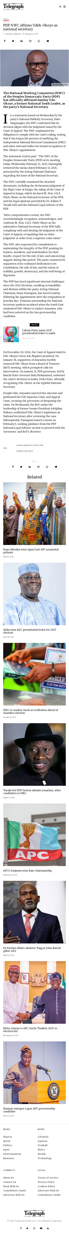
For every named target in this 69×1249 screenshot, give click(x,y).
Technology (45, 1158)
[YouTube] (41, 1228)
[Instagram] (34, 1228)
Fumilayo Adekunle (13, 34)
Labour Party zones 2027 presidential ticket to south (38, 332)
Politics (6, 19)
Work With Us (11, 1186)
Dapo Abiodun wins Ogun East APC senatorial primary (31, 551)
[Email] (30, 41)
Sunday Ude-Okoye (25, 451)
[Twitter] (27, 1228)
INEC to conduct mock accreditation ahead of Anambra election (30, 711)
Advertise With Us (14, 1195)
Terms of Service (48, 1177)
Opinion (42, 1141)
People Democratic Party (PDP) (30, 445)
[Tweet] (13, 41)
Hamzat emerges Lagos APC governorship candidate (29, 1110)
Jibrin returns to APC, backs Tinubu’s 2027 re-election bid (30, 1030)
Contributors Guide (14, 1190)
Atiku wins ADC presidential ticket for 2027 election (29, 631)
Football (42, 1145)
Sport (6, 1149)
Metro (41, 1149)
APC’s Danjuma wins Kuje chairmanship (27, 870)
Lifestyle (43, 1136)
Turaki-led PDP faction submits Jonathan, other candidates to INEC (32, 792)
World (6, 1141)
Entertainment (12, 1154)
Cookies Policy (46, 1186)
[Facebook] (21, 1228)
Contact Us (9, 1182)
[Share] (4, 41)
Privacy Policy (46, 1182)
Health (42, 1154)
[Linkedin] (48, 1228)
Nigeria (7, 1136)
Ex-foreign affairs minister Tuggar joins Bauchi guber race (32, 949)
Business (8, 1158)
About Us (8, 1177)
